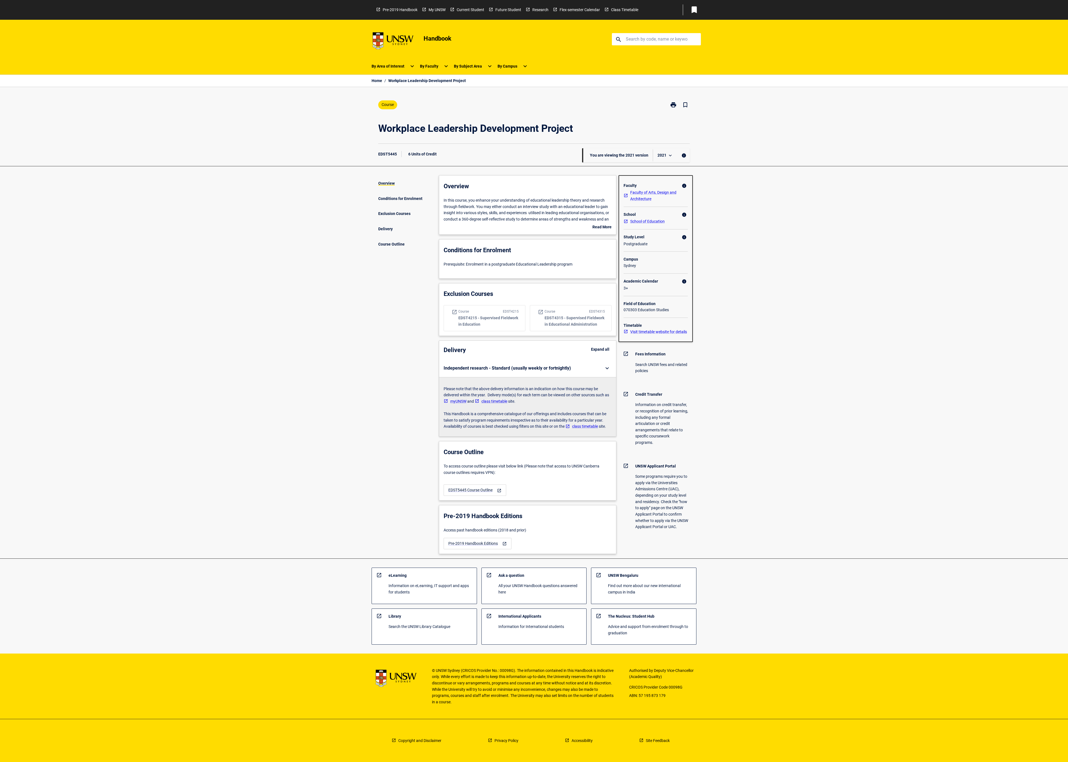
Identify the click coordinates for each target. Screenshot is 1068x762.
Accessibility (582, 740)
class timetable (494, 401)
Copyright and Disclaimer (419, 740)
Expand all (600, 349)
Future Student (508, 10)
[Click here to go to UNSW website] (393, 42)
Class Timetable (624, 10)
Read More (602, 227)
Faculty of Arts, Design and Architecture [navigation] (653, 195)
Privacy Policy (506, 740)
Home (377, 80)
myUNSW (458, 401)
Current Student (470, 10)
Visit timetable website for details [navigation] (658, 332)
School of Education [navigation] (647, 221)
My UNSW (437, 10)
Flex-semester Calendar (580, 10)
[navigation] (475, 490)
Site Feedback (658, 740)
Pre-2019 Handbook (400, 10)
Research (540, 10)
